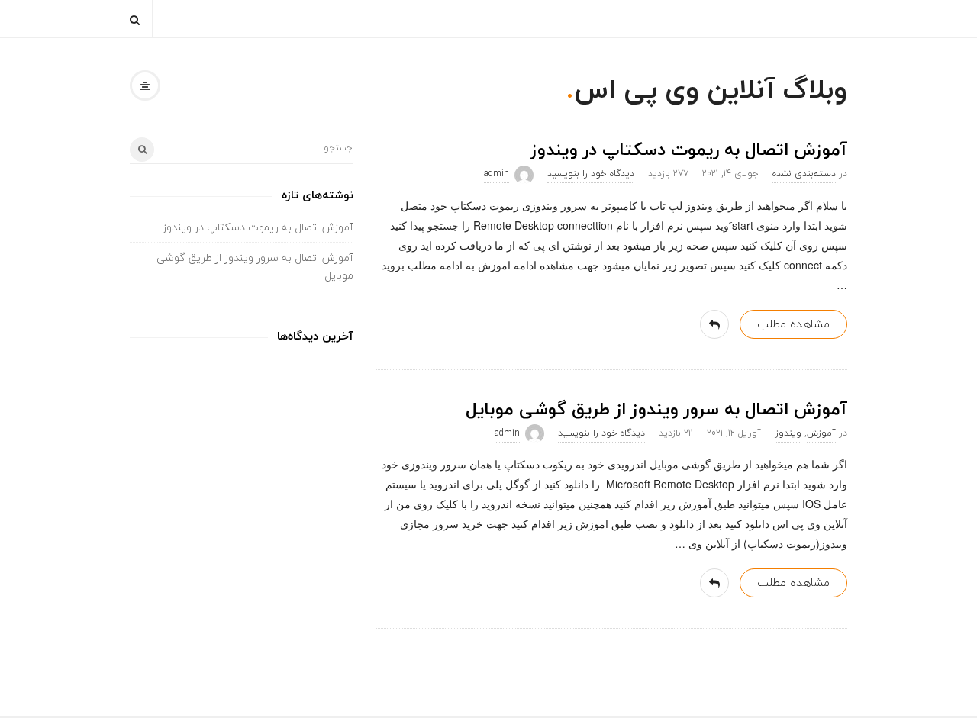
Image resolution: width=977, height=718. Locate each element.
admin (496, 174)
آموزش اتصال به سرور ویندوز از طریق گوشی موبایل (656, 409)
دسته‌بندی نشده (804, 174)
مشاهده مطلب (793, 323)
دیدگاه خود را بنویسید (590, 174)
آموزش (821, 433)
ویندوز (788, 433)
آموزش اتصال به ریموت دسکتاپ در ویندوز (688, 149)
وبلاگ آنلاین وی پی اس (710, 89)
